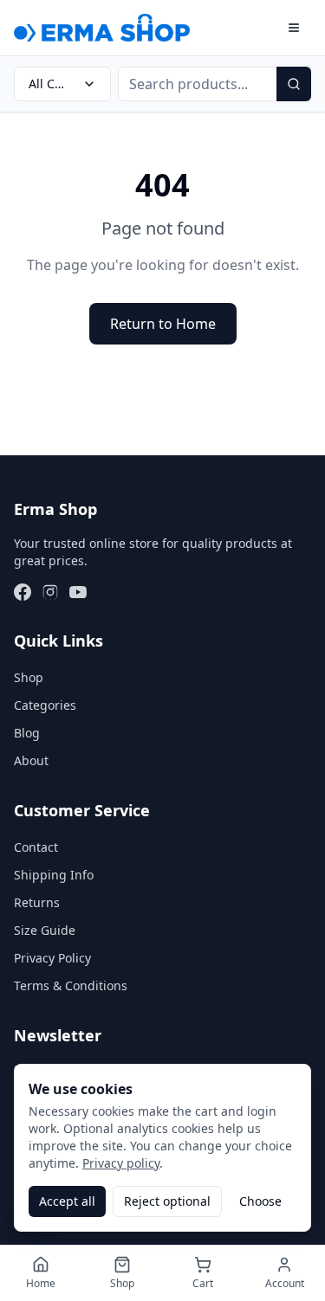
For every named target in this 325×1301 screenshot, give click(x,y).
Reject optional (167, 1201)
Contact (36, 847)
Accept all (67, 1201)
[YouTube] (78, 592)
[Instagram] (50, 592)
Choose (260, 1201)
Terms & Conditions (70, 985)
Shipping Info (54, 874)
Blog (27, 733)
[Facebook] (22, 592)
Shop (28, 677)
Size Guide (44, 930)
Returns (37, 902)
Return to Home (163, 323)
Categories (45, 705)
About (31, 760)
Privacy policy (120, 1163)
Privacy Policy (52, 958)
